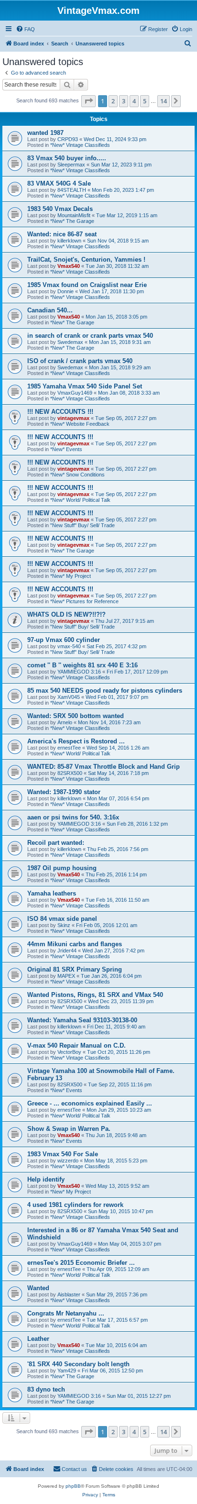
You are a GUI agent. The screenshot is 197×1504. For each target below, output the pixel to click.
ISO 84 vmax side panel (62, 918)
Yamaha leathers (51, 893)
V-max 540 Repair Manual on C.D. (76, 1045)
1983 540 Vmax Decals (60, 208)
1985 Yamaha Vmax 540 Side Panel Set (84, 386)
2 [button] (113, 101)
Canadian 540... (50, 310)
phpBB (73, 1486)
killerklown (69, 240)
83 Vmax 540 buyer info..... (66, 158)
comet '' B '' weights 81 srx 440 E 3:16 (82, 665)
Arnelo (64, 722)
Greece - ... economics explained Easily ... (89, 1103)
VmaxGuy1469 (74, 393)
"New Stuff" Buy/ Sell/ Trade (82, 525)
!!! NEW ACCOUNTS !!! (60, 411)
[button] (88, 101)
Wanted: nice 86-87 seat (62, 234)
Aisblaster (68, 1294)
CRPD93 (67, 139)
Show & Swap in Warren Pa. (68, 1128)
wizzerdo (67, 1160)
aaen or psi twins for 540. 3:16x (73, 817)
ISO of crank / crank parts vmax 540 (79, 361)
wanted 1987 (45, 132)
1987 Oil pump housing (62, 868)
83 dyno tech (46, 1389)
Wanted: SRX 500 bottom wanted (75, 715)
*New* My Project (70, 576)
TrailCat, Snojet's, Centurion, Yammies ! (86, 259)
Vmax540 (68, 266)
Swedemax (70, 342)
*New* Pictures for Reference (84, 601)
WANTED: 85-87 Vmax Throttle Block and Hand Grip (103, 766)
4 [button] (134, 101)
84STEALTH (71, 190)
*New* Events (66, 449)
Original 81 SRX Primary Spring (74, 969)
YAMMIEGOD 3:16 (79, 672)
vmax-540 (69, 646)
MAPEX (66, 976)
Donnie (65, 291)
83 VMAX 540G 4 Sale (59, 183)
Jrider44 (67, 950)
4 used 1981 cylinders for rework (75, 1204)
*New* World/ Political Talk (80, 500)
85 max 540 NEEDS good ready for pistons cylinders (104, 690)
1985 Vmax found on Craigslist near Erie (87, 284)
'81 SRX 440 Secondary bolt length (78, 1364)
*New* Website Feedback (79, 424)
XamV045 (68, 697)
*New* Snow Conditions (77, 474)
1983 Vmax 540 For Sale (62, 1154)
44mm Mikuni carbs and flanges (74, 944)
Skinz (63, 925)
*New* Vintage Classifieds (80, 145)
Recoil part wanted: (55, 842)
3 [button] (123, 101)
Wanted (38, 1288)
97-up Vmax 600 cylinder (63, 639)
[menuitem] (25, 29)
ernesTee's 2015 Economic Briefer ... (81, 1262)
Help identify (46, 1179)
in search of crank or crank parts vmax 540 (90, 335)
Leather (38, 1338)
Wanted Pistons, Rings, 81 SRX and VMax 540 (95, 994)
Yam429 (66, 1370)
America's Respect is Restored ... (76, 741)
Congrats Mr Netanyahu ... (65, 1313)
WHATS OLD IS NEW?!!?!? (66, 614)
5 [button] (144, 101)
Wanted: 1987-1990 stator (63, 792)
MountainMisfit (73, 215)
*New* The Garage (72, 221)
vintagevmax (73, 418)
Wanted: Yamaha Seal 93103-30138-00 (82, 1020)
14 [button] (163, 101)
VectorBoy (69, 1052)
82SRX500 (69, 773)
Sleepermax (71, 164)
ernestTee (69, 748)
